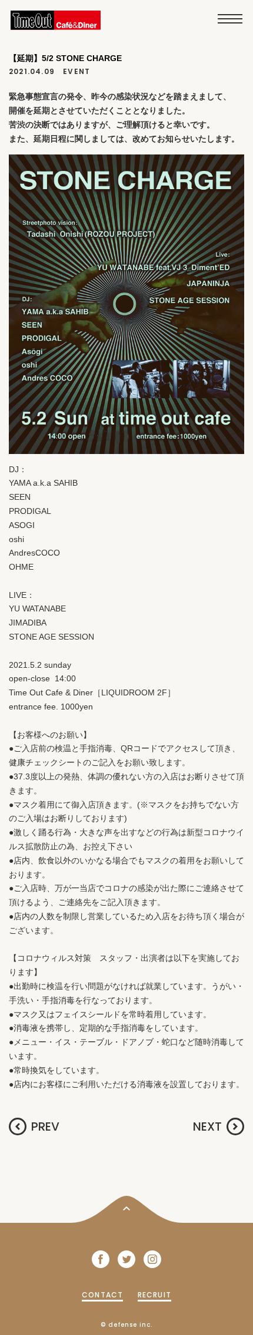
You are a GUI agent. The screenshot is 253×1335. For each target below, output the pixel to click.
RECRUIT (154, 1295)
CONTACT (102, 1295)
